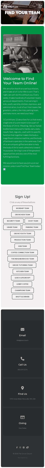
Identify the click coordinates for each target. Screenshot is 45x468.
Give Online (22, 428)
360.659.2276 (22, 370)
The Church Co (22, 458)
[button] (40, 6)
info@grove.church (22, 340)
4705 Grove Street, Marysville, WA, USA (22, 399)
